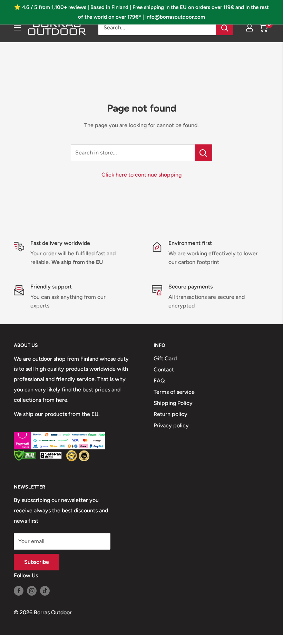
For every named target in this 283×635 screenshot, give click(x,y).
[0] (263, 27)
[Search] (224, 27)
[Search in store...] (203, 152)
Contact (164, 369)
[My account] (249, 27)
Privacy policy (171, 425)
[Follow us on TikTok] (45, 590)
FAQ (159, 380)
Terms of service (174, 392)
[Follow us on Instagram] (32, 590)
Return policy (170, 414)
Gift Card (165, 358)
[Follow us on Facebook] (18, 590)
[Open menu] (17, 27)
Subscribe (36, 562)
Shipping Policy (173, 403)
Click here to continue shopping (141, 174)
